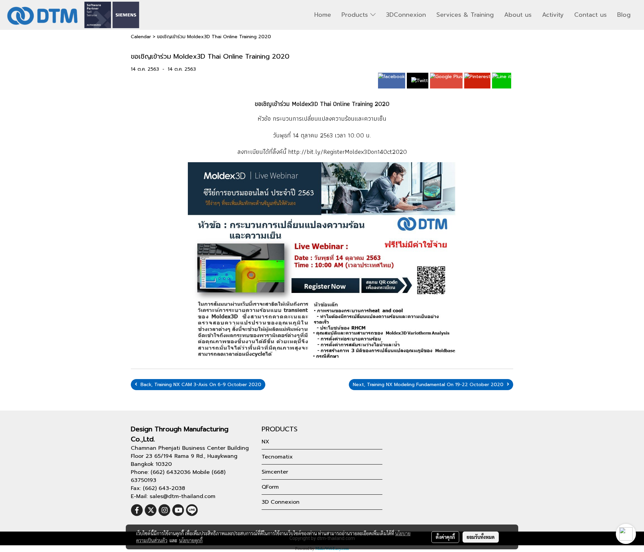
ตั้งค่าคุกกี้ (445, 537)
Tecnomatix (277, 457)
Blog (624, 14)
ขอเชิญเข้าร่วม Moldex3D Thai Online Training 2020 (214, 36)
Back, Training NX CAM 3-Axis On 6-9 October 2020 (199, 384)
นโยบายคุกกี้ (191, 540)
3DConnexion (406, 14)
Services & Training (465, 14)
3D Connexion (281, 502)
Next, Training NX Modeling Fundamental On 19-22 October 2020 (430, 384)
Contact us (590, 14)
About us (518, 14)
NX (265, 442)
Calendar (141, 36)
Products (355, 14)
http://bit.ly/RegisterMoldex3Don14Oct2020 (347, 151)
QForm (270, 487)
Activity (553, 14)
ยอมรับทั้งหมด (481, 537)
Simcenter (275, 472)
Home (322, 14)
